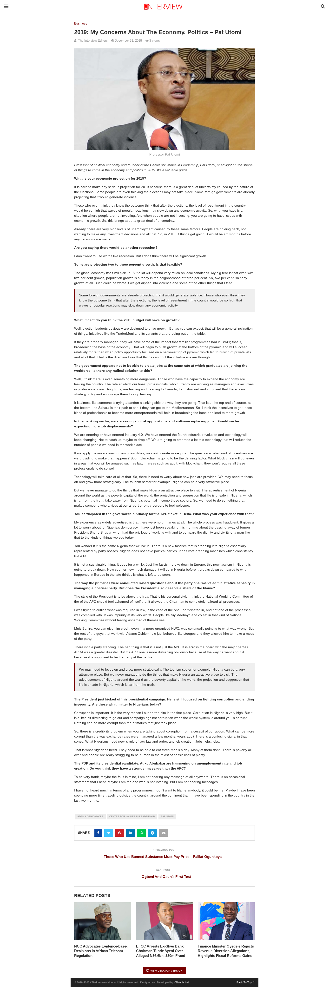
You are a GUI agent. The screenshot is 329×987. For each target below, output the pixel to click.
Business (80, 23)
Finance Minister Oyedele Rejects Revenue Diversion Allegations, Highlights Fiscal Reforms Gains (226, 951)
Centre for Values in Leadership (132, 816)
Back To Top (244, 982)
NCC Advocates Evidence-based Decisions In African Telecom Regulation (101, 951)
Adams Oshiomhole (90, 816)
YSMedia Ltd (181, 982)
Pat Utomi (167, 816)
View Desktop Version (166, 970)
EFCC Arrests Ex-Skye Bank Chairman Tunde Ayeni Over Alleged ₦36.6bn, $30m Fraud (160, 951)
